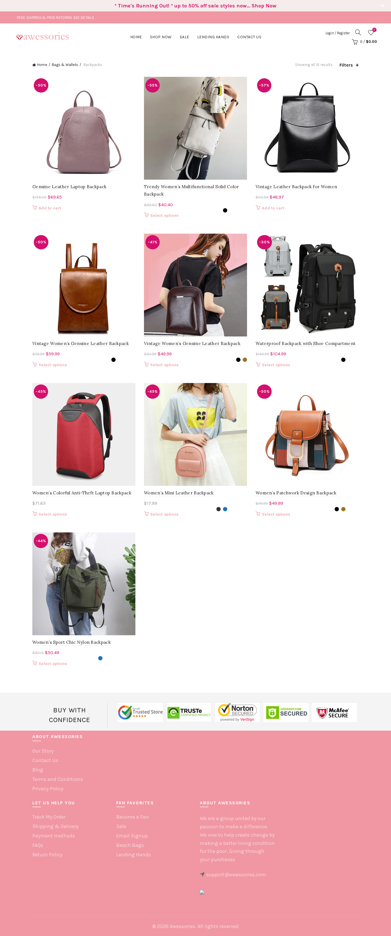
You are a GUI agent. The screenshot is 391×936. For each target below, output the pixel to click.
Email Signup (132, 836)
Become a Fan (132, 817)
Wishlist (374, 29)
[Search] (358, 32)
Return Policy (47, 854)
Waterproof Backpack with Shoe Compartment (306, 343)
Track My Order (49, 817)
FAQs (37, 845)
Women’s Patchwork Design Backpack (296, 493)
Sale (184, 37)
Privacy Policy (47, 788)
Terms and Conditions (57, 779)
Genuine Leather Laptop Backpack (69, 186)
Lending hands (213, 37)
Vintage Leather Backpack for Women (296, 186)
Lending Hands (133, 854)
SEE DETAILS (83, 17)
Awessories (182, 926)
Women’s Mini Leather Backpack (179, 493)
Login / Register (337, 33)
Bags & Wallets (65, 65)
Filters (346, 65)
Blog (37, 770)
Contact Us (249, 37)
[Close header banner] (382, 5)
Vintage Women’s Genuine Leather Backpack (80, 343)
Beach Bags (130, 845)
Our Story (43, 751)
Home (136, 37)
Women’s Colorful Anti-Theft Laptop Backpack (81, 493)
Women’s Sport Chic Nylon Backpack (71, 642)
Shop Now (161, 37)
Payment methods (53, 836)
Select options (164, 215)
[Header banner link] (187, 5)
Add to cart (50, 208)
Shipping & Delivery (55, 826)
